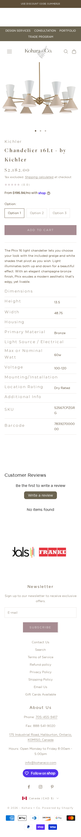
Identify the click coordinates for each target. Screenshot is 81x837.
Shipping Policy (40, 679)
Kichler (13, 141)
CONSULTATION (45, 30)
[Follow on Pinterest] (52, 787)
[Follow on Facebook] (29, 787)
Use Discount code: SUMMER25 (40, 3)
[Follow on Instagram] (40, 787)
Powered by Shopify (58, 807)
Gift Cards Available (40, 694)
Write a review (40, 495)
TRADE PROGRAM (40, 36)
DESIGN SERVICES (18, 30)
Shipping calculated (39, 177)
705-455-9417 (46, 717)
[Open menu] (9, 52)
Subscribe (40, 627)
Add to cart (40, 230)
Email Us (40, 687)
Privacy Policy (41, 672)
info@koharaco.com (40, 763)
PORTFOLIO (67, 30)
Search (40, 650)
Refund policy (40, 665)
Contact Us (40, 642)
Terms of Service (40, 657)
